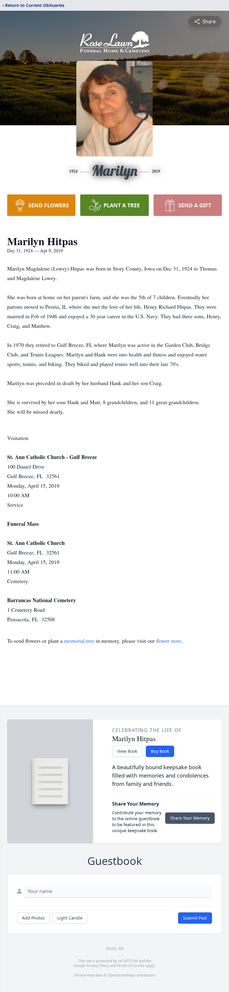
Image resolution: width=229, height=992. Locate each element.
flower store (168, 640)
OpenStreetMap (121, 975)
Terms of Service (131, 965)
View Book (127, 751)
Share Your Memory (190, 818)
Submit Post (195, 918)
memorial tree (79, 640)
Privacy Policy (97, 965)
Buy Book (160, 751)
